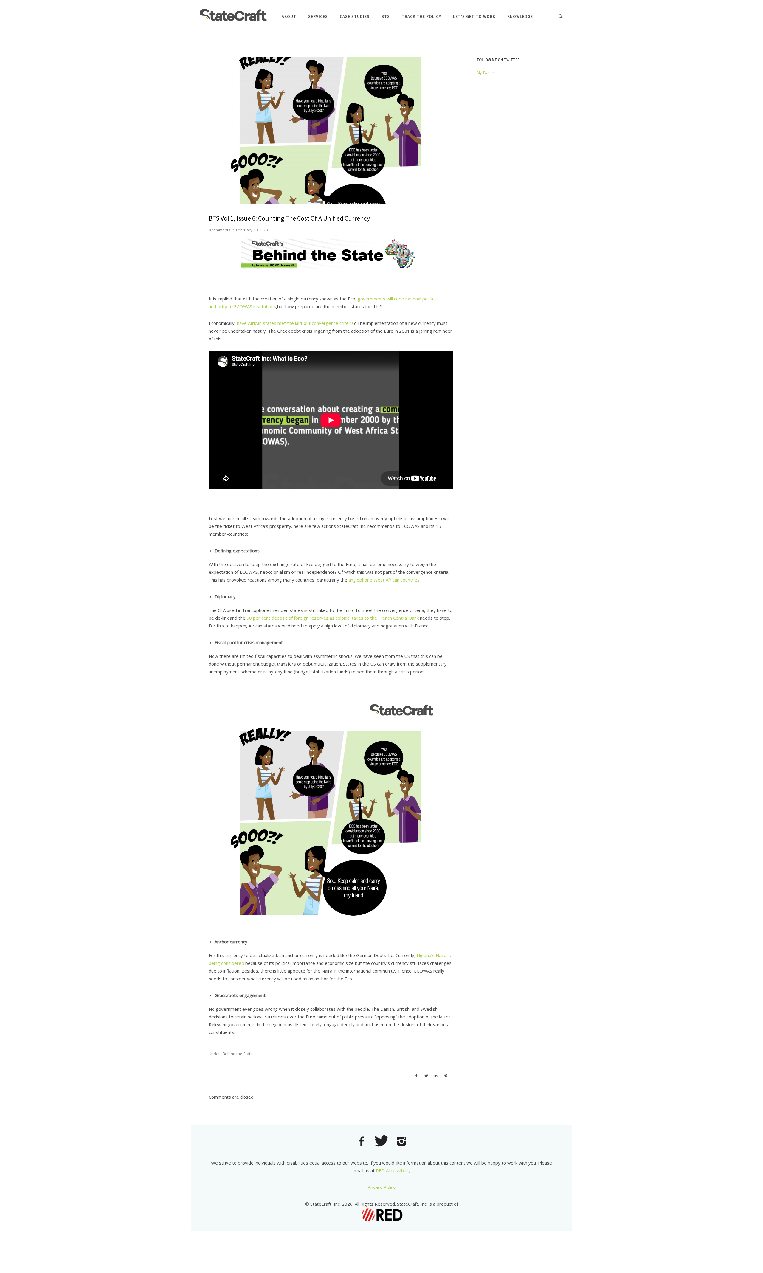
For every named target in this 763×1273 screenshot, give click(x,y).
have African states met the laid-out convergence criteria (295, 323)
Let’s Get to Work (474, 16)
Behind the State (237, 1053)
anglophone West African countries (384, 580)
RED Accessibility (393, 1170)
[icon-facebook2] (363, 1142)
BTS (386, 16)
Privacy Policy (381, 1187)
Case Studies (355, 16)
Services (318, 16)
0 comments (219, 229)
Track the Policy (421, 16)
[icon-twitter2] (383, 1142)
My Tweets (485, 72)
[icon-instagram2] (401, 1142)
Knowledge (520, 16)
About (289, 16)
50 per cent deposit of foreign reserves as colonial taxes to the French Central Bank (332, 618)
